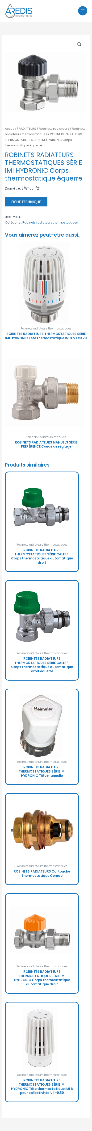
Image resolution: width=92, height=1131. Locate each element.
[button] (79, 44)
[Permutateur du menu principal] (82, 10)
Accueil (10, 129)
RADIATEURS (27, 129)
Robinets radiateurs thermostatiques (50, 222)
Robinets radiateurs (54, 129)
